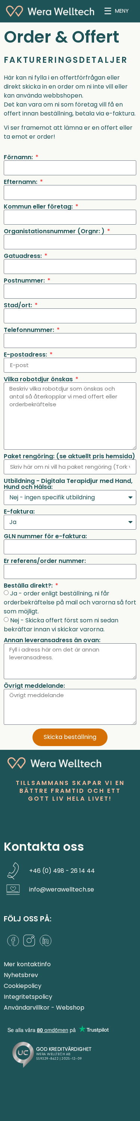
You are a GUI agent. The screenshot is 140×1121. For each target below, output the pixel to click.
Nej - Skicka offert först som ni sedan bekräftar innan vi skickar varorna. (61, 624)
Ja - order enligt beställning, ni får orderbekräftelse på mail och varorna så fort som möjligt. (70, 602)
